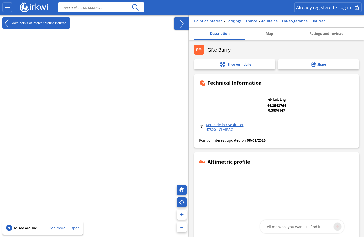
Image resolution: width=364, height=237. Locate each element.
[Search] (135, 7)
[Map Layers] (182, 190)
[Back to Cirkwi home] (34, 7)
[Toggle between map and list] (181, 23)
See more (57, 228)
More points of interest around (38, 23)
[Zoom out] (182, 227)
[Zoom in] (182, 215)
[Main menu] (7, 7)
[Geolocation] (182, 202)
